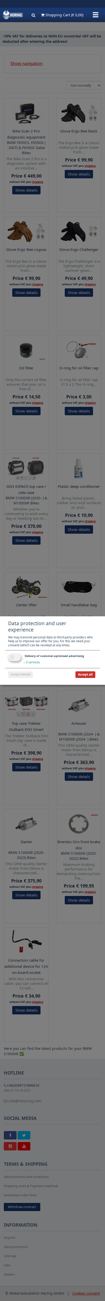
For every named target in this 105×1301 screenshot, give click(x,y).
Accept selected (20, 674)
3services (31, 662)
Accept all (85, 674)
